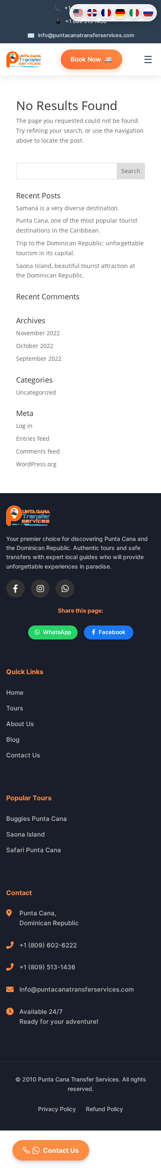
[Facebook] (15, 588)
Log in (24, 426)
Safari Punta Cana (33, 850)
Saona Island (25, 834)
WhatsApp (57, 632)
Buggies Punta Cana (36, 819)
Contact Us (23, 755)
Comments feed (38, 451)
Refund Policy (104, 1108)
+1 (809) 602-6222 (48, 945)
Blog (12, 739)
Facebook (112, 632)
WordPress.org (36, 464)
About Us (20, 724)
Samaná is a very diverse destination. (67, 208)
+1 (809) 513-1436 (47, 967)
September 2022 (39, 358)
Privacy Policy (57, 1108)
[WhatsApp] (65, 588)
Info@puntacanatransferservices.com (76, 989)
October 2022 (34, 346)
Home (15, 692)
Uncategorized (36, 392)
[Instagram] (40, 588)
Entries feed (33, 438)
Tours (14, 708)
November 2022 (38, 333)
